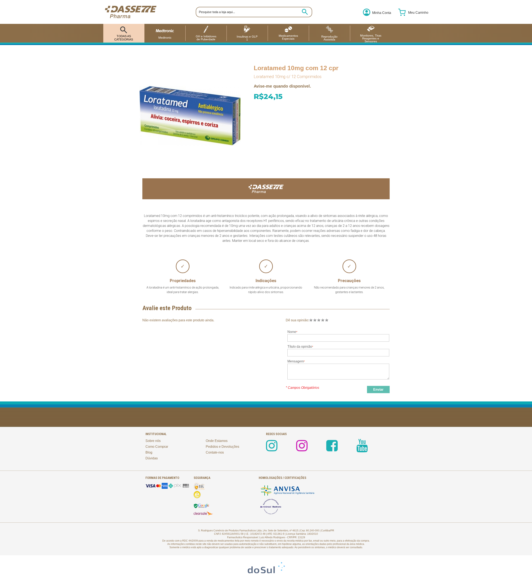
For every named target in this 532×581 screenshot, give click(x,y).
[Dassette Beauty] (302, 449)
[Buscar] (305, 12)
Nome (291, 332)
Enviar (378, 389)
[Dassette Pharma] (130, 11)
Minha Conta (381, 13)
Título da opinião (299, 346)
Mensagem (295, 361)
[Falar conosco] (518, 567)
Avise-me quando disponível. (282, 86)
